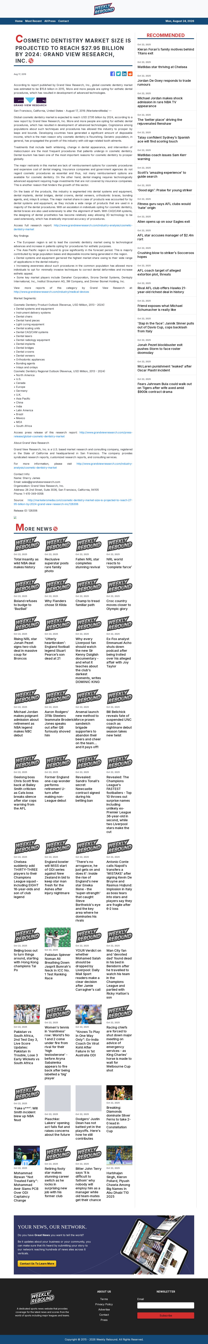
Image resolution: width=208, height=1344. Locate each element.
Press (104, 1320)
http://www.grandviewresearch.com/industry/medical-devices (51, 291)
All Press (50, 21)
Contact (63, 21)
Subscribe (166, 1315)
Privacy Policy (104, 1304)
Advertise (104, 1309)
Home (19, 21)
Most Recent (33, 21)
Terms (104, 1299)
